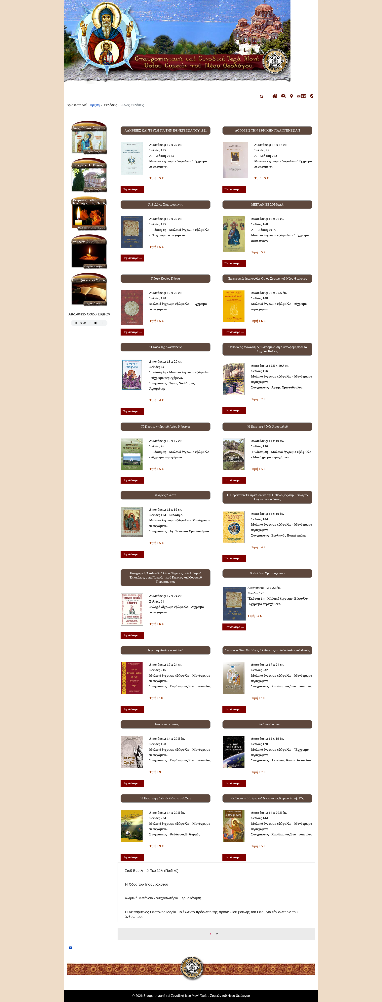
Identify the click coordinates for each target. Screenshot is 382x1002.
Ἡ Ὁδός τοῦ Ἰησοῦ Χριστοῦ (146, 884)
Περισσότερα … (132, 189)
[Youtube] (70, 947)
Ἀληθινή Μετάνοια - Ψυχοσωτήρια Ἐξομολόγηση (163, 898)
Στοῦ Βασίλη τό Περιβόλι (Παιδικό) (151, 871)
